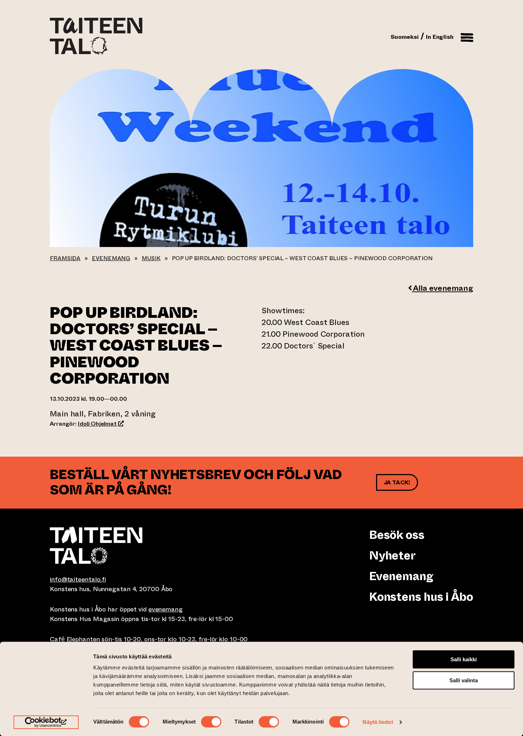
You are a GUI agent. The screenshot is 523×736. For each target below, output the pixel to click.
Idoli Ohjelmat (100, 424)
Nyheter (392, 555)
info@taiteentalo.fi (78, 579)
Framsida (65, 258)
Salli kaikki (463, 659)
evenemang (165, 609)
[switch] (211, 721)
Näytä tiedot (378, 722)
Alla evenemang (442, 288)
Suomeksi (405, 37)
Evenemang (111, 258)
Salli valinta (463, 680)
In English (440, 37)
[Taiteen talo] (156, 545)
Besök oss (396, 535)
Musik (151, 258)
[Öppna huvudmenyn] (467, 36)
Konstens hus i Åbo (421, 597)
